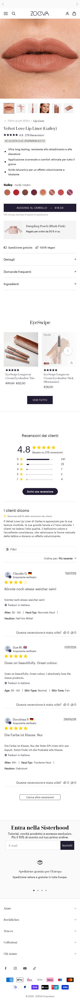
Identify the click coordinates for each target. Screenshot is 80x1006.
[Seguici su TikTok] (34, 968)
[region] (40, 872)
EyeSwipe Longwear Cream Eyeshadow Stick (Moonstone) (58, 378)
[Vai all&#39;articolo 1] (21, 108)
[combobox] (60, 558)
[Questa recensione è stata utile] (65, 632)
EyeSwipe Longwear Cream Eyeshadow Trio (20, 376)
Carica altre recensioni (40, 797)
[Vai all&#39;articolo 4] (44, 108)
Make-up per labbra (19, 121)
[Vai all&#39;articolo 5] (56, 108)
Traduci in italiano (19, 605)
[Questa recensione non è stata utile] (72, 632)
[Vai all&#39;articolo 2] (9, 108)
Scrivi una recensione (40, 491)
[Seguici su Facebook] (5, 968)
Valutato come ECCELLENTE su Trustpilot (40, 4)
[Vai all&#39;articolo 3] (33, 108)
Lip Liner (38, 120)
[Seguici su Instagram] (15, 968)
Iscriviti (67, 845)
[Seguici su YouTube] (25, 968)
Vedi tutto (40, 400)
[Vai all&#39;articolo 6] (68, 108)
